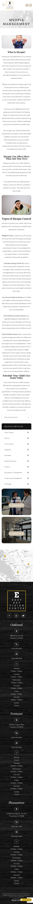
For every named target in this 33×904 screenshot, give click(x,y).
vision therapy (9, 432)
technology (7, 484)
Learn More (16, 505)
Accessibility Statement (22, 895)
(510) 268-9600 (16, 648)
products (7, 467)
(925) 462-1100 (16, 826)
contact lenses (9, 444)
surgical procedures (10, 461)
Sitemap (21, 897)
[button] (27, 5)
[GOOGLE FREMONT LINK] (18, 574)
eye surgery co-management (13, 472)
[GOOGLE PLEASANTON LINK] (28, 565)
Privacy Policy (13, 897)
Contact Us (16, 533)
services (6, 438)
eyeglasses (7, 449)
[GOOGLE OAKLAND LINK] (5, 557)
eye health (7, 455)
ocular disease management (13, 478)
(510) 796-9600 (16, 737)
